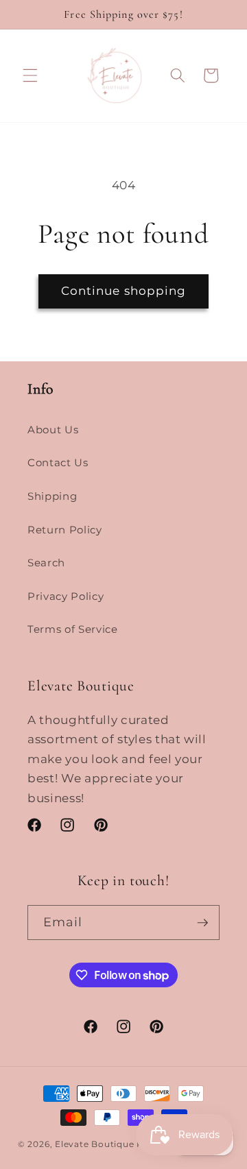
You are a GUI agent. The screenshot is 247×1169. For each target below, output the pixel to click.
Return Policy (64, 529)
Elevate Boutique (94, 1144)
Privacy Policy (65, 596)
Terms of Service (72, 629)
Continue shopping (124, 291)
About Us (52, 429)
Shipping (52, 496)
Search (46, 562)
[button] (30, 75)
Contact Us (58, 462)
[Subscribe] (202, 923)
